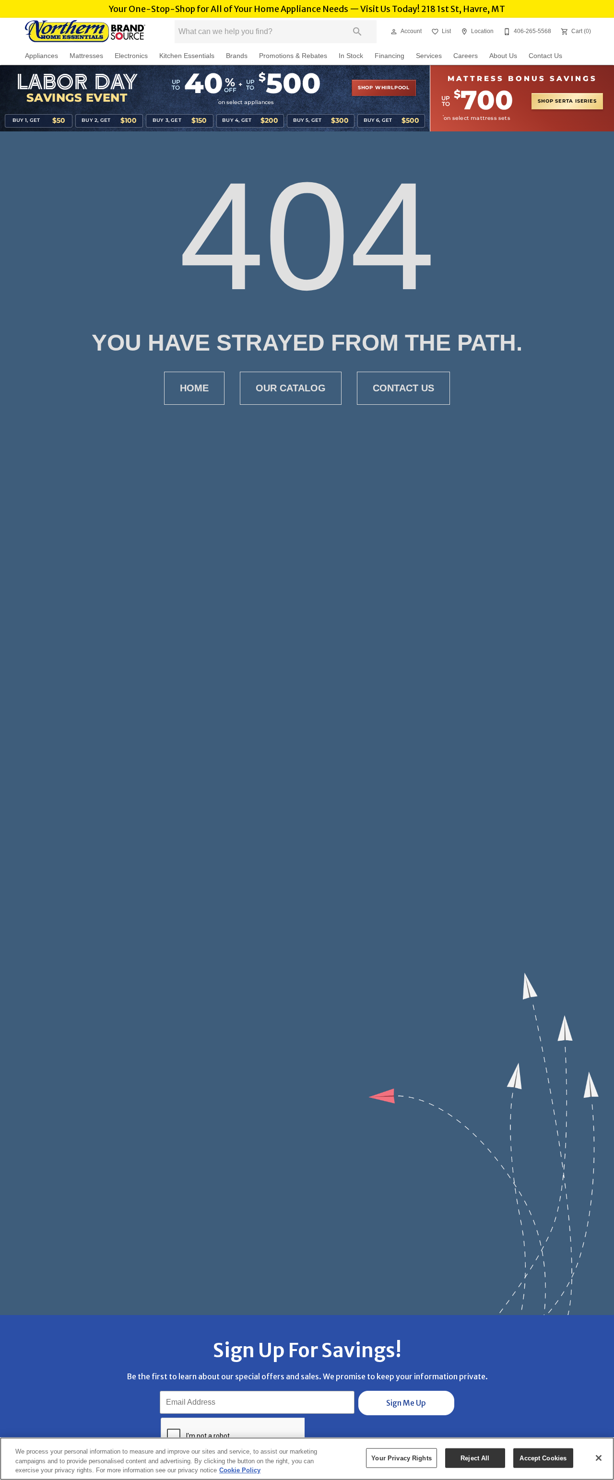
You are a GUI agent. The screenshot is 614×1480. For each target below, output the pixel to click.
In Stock (351, 55)
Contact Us (545, 55)
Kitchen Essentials (186, 55)
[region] (307, 1458)
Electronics (131, 55)
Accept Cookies (543, 1457)
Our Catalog (291, 388)
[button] (394, 31)
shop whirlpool (384, 88)
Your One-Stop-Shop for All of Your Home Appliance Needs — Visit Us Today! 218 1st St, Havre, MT (307, 9)
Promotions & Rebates (293, 55)
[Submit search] (357, 31)
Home (194, 388)
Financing (389, 55)
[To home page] (85, 32)
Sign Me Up (406, 1403)
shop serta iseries (567, 101)
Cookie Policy (239, 1470)
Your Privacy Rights (401, 1457)
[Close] (598, 1457)
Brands (237, 55)
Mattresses (86, 55)
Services (429, 55)
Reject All (474, 1457)
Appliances (41, 55)
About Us (503, 55)
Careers (465, 55)
